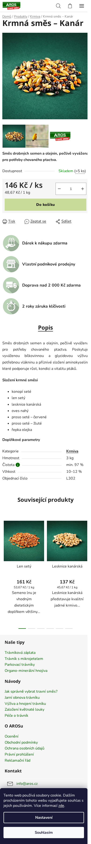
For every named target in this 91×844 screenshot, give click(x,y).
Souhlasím (44, 832)
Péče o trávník (16, 716)
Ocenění (11, 737)
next (86, 543)
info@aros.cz (27, 783)
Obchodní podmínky (21, 743)
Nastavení (43, 817)
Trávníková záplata (20, 653)
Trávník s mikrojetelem (24, 659)
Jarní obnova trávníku (22, 698)
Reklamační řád (17, 761)
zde (61, 805)
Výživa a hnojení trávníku (25, 704)
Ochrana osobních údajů (24, 748)
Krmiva (72, 451)
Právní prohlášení (19, 755)
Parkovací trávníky (20, 665)
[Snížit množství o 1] (59, 189)
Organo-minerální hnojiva (26, 671)
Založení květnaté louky (24, 710)
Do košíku (45, 204)
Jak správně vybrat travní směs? (31, 692)
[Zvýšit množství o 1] (82, 189)
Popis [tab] (45, 327)
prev (5, 543)
